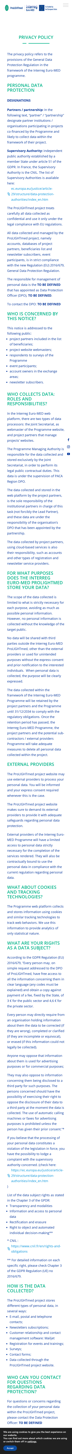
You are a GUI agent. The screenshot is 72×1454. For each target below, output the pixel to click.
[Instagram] (68, 446)
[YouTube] (68, 453)
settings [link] (31, 1441)
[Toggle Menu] (66, 5)
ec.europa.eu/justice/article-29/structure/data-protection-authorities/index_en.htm (32, 193)
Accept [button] (10, 1448)
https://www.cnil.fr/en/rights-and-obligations (36, 1249)
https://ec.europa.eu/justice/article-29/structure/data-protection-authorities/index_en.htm (37, 1175)
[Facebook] (68, 439)
